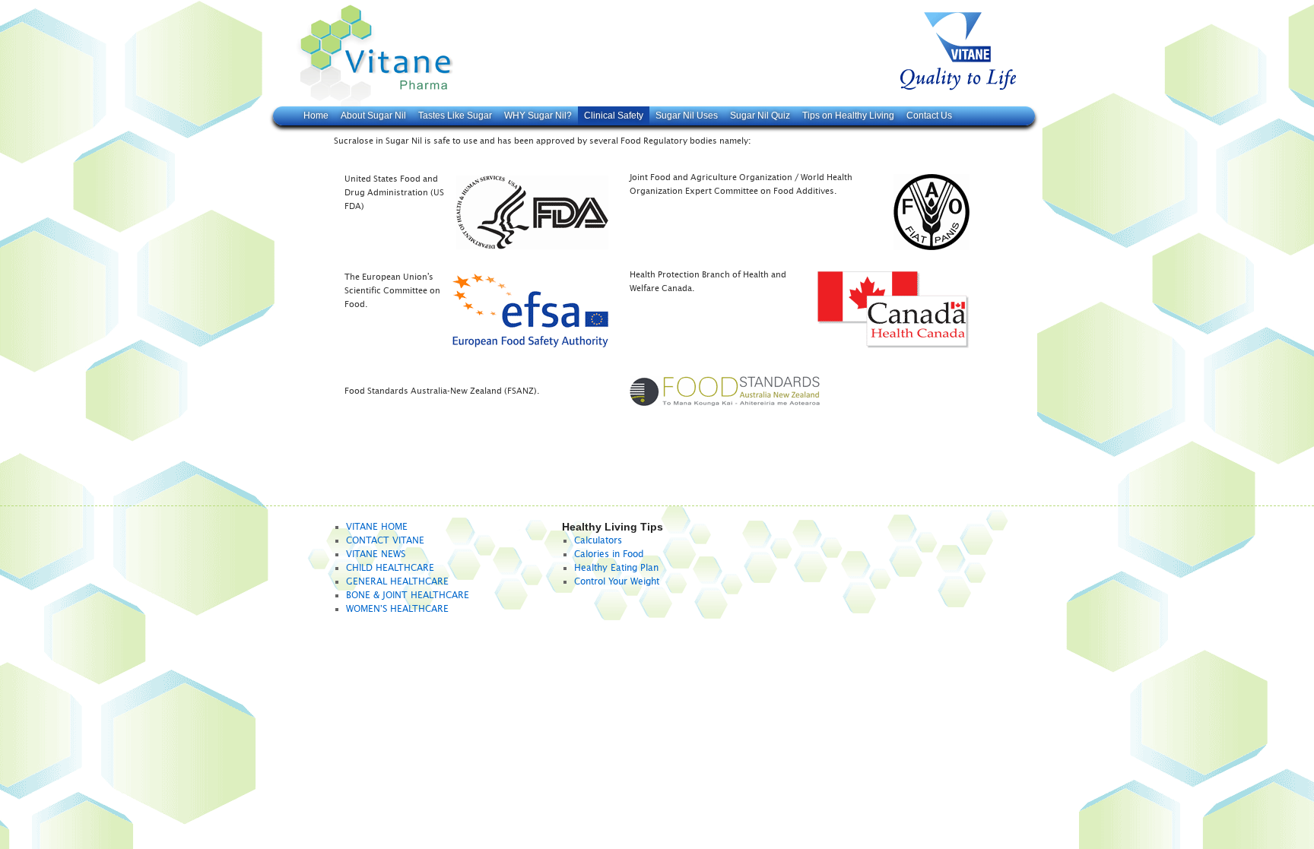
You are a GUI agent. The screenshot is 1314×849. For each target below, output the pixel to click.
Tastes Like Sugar (455, 115)
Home (315, 115)
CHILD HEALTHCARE (390, 567)
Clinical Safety (613, 115)
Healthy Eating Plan (616, 567)
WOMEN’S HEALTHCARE (397, 608)
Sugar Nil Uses (686, 115)
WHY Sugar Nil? (538, 115)
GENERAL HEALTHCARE (397, 581)
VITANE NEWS (375, 554)
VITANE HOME (377, 526)
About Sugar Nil (373, 115)
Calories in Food (609, 554)
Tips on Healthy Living (848, 115)
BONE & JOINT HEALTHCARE (407, 595)
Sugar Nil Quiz (760, 115)
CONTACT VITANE (385, 540)
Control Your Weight (616, 581)
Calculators (598, 540)
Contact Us (929, 115)
